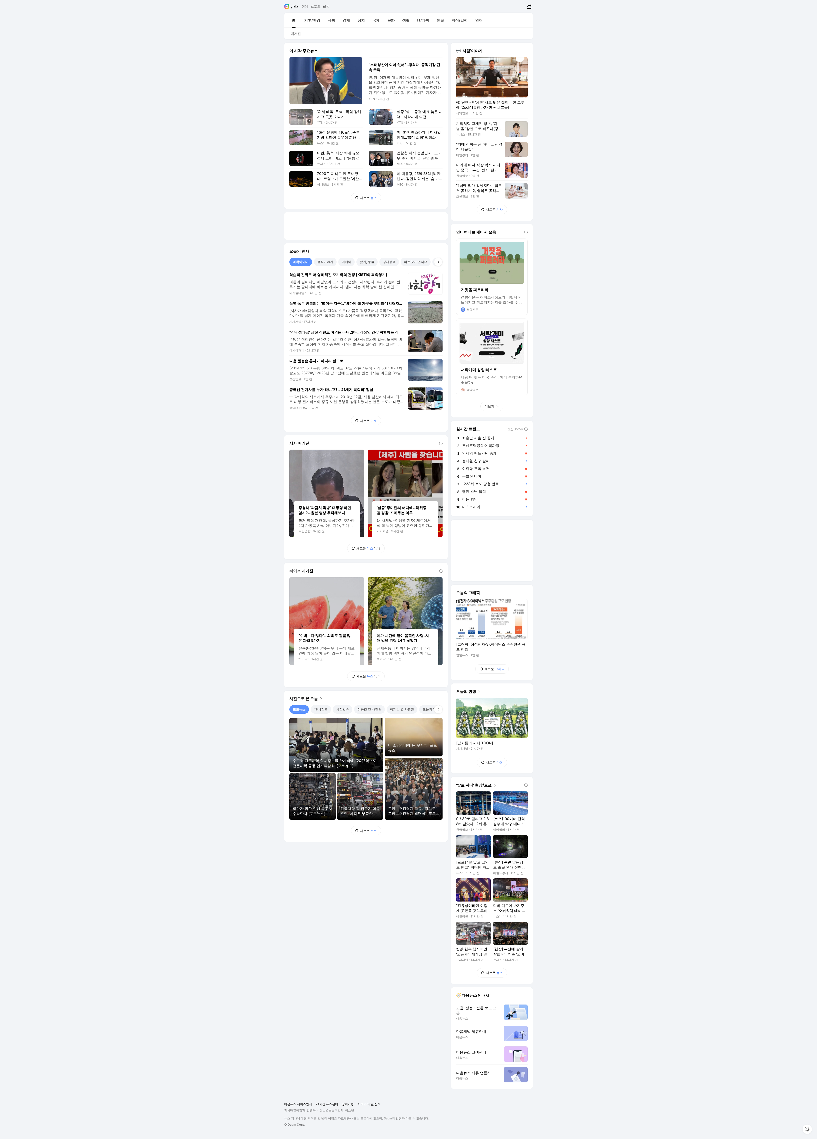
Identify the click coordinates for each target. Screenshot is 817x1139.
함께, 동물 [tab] (367, 262)
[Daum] (287, 6)
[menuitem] (293, 20)
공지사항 (348, 1104)
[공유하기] (528, 6)
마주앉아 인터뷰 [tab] (415, 262)
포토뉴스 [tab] (299, 709)
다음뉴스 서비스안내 (298, 1104)
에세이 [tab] (346, 262)
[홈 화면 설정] (807, 1129)
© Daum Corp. (294, 1124)
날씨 (326, 6)
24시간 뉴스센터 (327, 1104)
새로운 (368, 198)
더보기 (489, 406)
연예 (304, 6)
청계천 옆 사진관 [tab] (402, 709)
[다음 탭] (438, 262)
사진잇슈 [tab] (342, 709)
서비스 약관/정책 (369, 1104)
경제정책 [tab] (389, 262)
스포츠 (315, 6)
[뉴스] (294, 6)
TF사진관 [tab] (321, 709)
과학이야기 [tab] (301, 262)
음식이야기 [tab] (325, 262)
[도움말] (441, 443)
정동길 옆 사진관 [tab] (369, 709)
